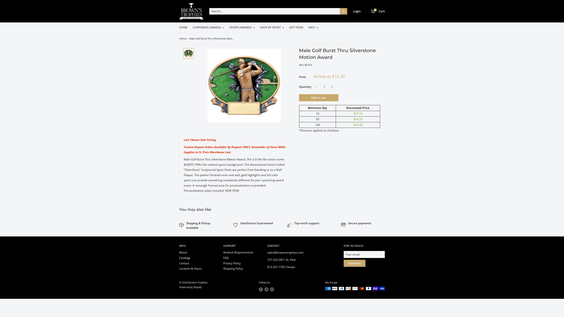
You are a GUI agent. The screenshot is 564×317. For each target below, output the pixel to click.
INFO (311, 27)
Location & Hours (190, 268)
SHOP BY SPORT (270, 27)
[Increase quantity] (332, 87)
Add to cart (318, 98)
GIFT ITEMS (296, 27)
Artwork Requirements (238, 252)
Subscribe (354, 263)
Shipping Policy (233, 268)
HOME (183, 27)
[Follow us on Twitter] (266, 289)
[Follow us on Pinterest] (272, 289)
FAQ (226, 258)
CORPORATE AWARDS (207, 27)
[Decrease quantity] (317, 87)
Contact (184, 263)
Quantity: (305, 87)
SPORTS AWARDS (240, 27)
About (183, 252)
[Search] (343, 11)
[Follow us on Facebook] (261, 289)
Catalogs (184, 258)
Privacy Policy (232, 263)
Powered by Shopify (190, 287)
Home (182, 38)
